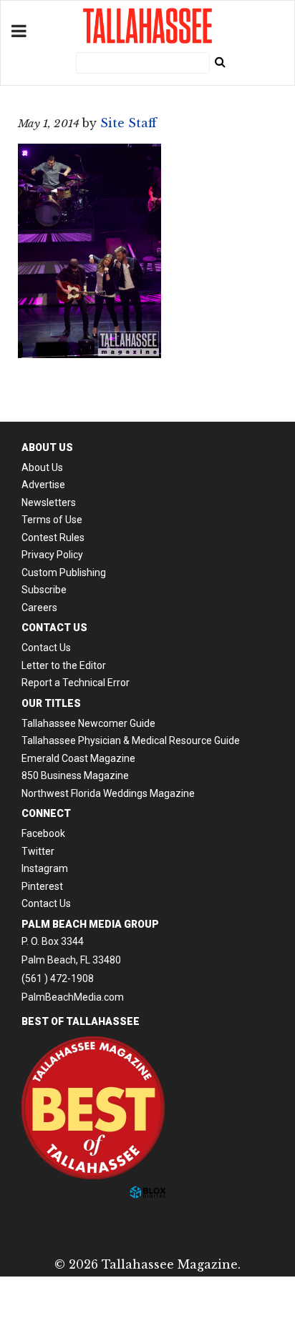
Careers (39, 607)
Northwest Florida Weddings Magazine (108, 793)
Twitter (37, 851)
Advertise (43, 484)
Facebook (43, 833)
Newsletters (48, 502)
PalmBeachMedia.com (72, 997)
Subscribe (44, 589)
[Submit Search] (219, 61)
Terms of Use (51, 519)
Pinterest (42, 886)
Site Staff (128, 123)
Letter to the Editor (63, 665)
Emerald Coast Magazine (78, 758)
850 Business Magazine (75, 775)
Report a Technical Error (75, 682)
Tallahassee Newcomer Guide (88, 723)
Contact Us (46, 647)
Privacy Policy (52, 554)
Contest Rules (52, 537)
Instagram (44, 868)
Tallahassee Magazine (147, 26)
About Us (42, 467)
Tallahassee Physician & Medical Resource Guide (130, 740)
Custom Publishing (63, 572)
